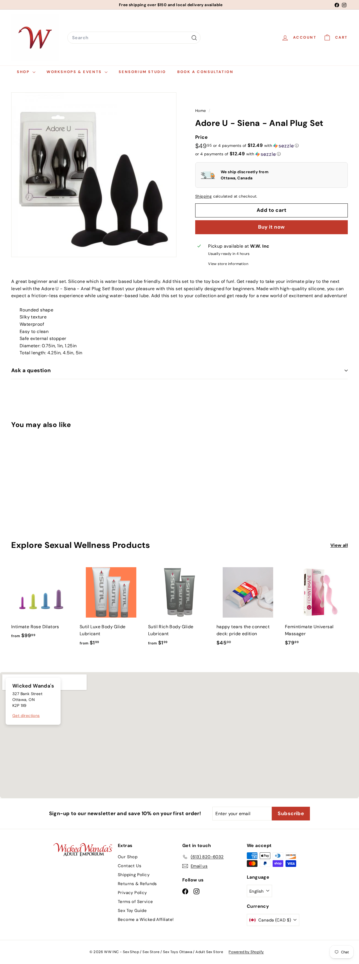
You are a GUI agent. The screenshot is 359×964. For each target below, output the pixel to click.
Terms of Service (135, 901)
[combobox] (134, 38)
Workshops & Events (75, 71)
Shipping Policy (133, 875)
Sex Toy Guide (132, 910)
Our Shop (127, 857)
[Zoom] (93, 175)
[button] (256, 145)
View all (339, 545)
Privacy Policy (132, 892)
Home (201, 110)
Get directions (26, 715)
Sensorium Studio (142, 71)
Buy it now (271, 227)
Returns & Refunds (137, 883)
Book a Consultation (205, 71)
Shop (24, 71)
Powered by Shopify (246, 951)
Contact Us (129, 866)
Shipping (203, 196)
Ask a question (31, 370)
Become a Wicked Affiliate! (146, 919)
